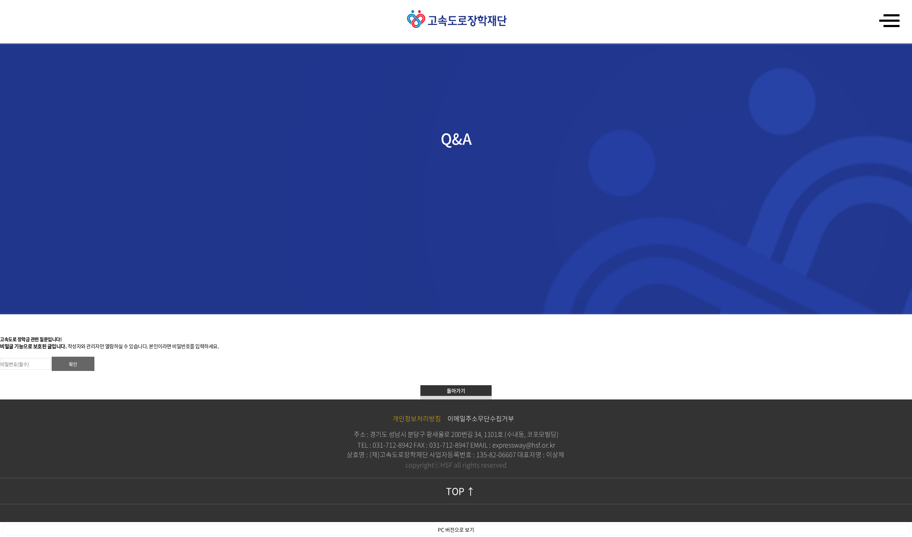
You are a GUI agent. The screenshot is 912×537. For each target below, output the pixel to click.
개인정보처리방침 (417, 418)
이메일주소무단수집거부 (480, 418)
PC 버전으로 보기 (456, 529)
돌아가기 (456, 390)
